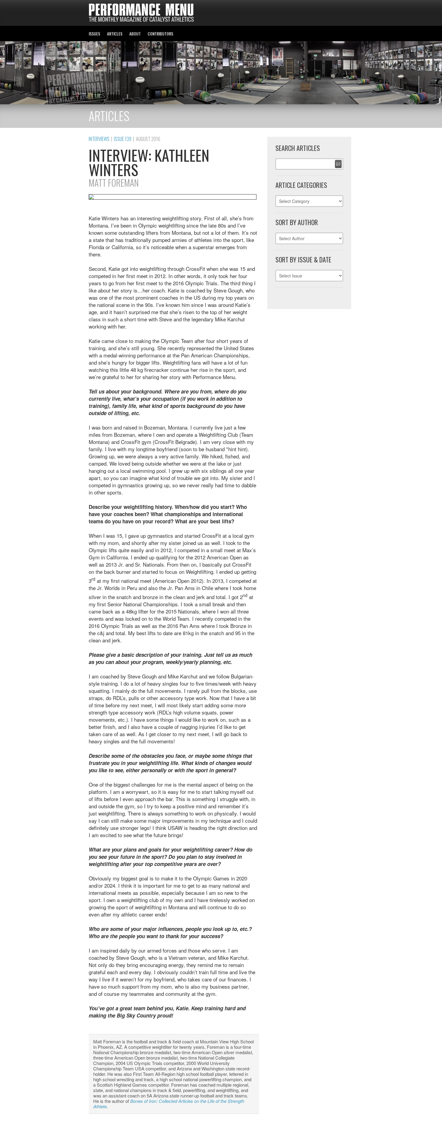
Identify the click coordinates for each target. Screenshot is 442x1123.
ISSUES (94, 33)
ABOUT (135, 33)
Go (338, 164)
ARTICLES (114, 33)
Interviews (99, 138)
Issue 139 (122, 138)
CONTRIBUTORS (160, 33)
